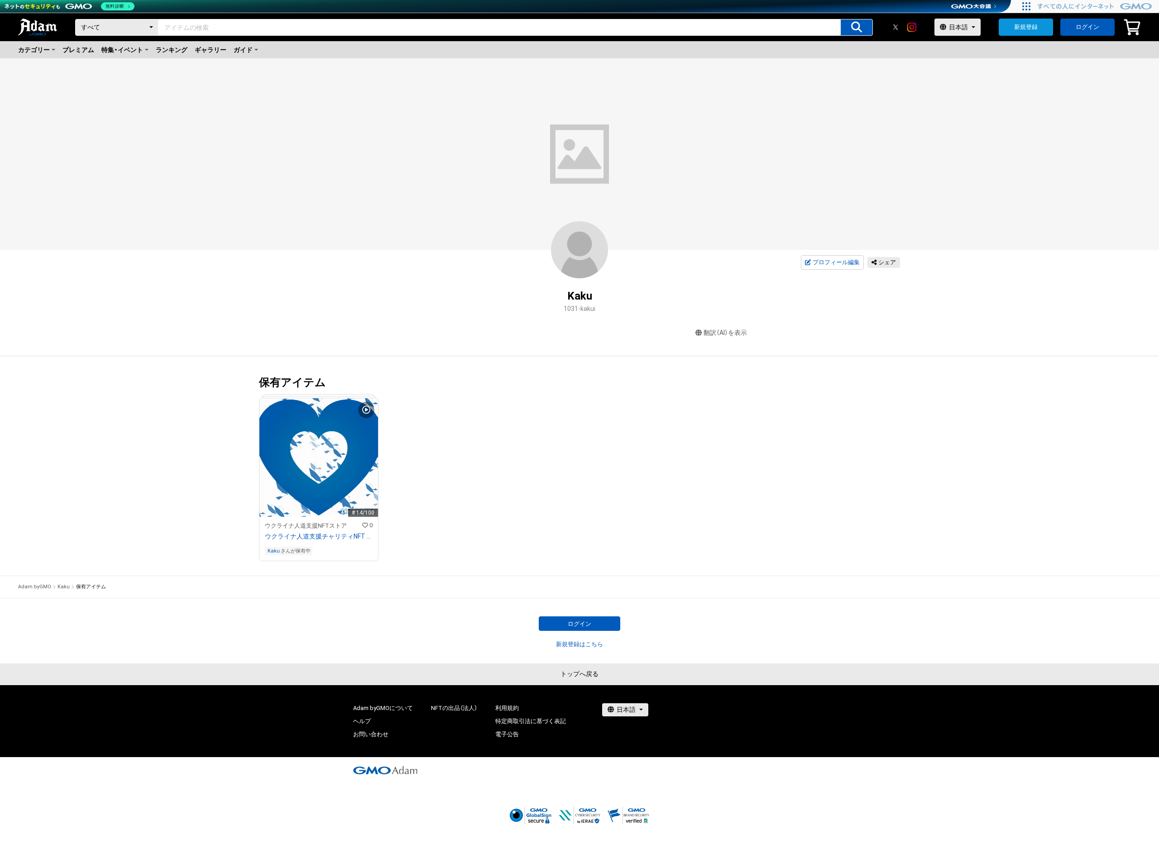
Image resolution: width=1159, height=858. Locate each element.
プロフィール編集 (836, 262)
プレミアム (78, 49)
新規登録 (1026, 27)
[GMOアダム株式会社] (385, 770)
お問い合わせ (370, 734)
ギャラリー (210, 50)
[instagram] (911, 27)
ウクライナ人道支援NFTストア (306, 525)
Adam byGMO (34, 587)
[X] (895, 27)
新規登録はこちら (579, 644)
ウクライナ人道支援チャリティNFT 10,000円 (319, 536)
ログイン (1087, 27)
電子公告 (507, 734)
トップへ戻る (579, 673)
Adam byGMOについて (383, 708)
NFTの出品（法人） (454, 708)
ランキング (171, 50)
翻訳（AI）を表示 (725, 332)
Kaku (274, 550)
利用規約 (507, 708)
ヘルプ (362, 721)
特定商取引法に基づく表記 (530, 721)
